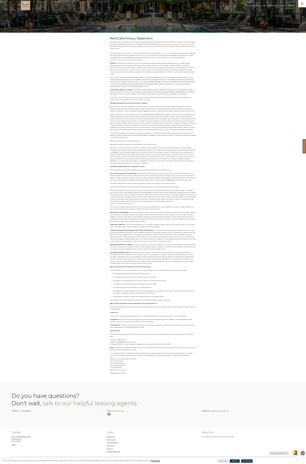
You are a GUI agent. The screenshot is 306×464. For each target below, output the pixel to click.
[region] (153, 461)
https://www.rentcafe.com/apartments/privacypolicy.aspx (126, 60)
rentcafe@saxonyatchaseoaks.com (219, 411)
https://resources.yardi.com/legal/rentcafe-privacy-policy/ (174, 44)
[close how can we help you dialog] (287, 453)
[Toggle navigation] (302, 3)
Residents (282, 5)
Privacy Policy (110, 445)
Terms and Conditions (113, 442)
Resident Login (111, 436)
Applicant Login (111, 440)
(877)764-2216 (119, 411)
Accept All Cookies (247, 461)
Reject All (234, 461)
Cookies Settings (223, 461)
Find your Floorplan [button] (304, 147)
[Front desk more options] (303, 453)
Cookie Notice (155, 460)
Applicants (292, 5)
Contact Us (110, 448)
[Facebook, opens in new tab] (109, 414)
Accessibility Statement (113, 451)
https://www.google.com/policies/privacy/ (121, 203)
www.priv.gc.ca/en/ (120, 370)
